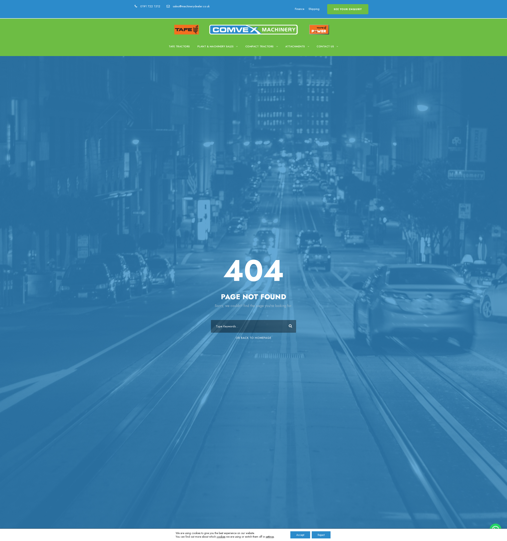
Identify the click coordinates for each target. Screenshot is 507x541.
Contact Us (325, 46)
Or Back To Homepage (253, 338)
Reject (321, 535)
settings (270, 536)
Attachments (295, 46)
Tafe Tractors (179, 46)
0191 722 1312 (150, 6)
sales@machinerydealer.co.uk (191, 6)
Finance (299, 9)
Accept (300, 535)
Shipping (314, 9)
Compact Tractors (259, 46)
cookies (221, 537)
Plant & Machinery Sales (215, 46)
